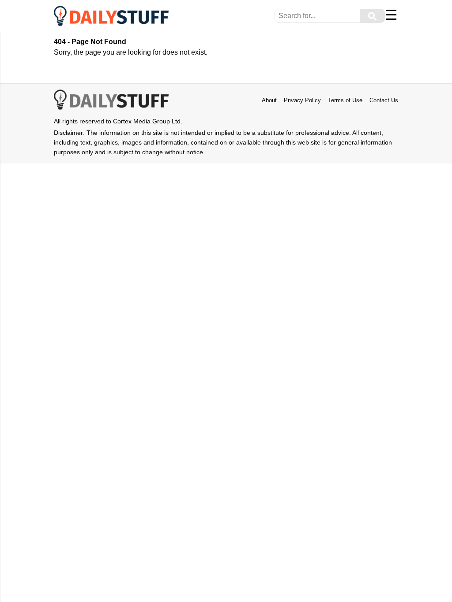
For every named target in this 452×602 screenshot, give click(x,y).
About (269, 100)
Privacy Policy (302, 100)
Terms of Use (345, 100)
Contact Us (383, 100)
